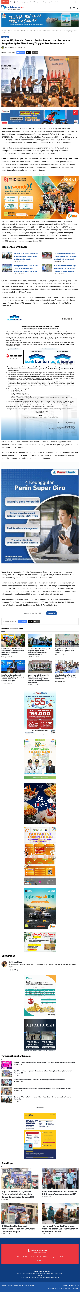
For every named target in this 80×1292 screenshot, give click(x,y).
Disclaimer (51, 1288)
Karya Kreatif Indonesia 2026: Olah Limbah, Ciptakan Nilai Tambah (65, 650)
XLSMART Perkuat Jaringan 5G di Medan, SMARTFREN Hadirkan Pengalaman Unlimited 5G (44, 1062)
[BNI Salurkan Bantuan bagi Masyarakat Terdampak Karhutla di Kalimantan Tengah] (6, 1091)
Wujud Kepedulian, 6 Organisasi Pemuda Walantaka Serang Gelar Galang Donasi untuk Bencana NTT (17, 1194)
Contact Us (74, 1288)
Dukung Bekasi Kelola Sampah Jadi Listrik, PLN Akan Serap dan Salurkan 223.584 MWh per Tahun (26, 268)
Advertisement (65, 1288)
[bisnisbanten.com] (13, 7)
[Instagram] (17, 970)
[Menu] (78, 8)
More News (40, 1107)
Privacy (57, 1288)
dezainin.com (75, 1285)
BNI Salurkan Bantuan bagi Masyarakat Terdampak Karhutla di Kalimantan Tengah (42, 1088)
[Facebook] (10, 970)
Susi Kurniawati (9, 47)
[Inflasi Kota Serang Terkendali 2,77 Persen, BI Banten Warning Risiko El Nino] (67, 666)
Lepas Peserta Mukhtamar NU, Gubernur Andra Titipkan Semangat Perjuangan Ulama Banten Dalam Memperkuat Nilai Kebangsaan (39, 678)
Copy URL (51, 613)
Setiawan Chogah (16, 962)
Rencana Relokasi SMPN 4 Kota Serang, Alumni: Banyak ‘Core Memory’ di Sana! (34, 2)
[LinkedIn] (13, 970)
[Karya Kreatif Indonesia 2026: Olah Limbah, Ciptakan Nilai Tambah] (67, 640)
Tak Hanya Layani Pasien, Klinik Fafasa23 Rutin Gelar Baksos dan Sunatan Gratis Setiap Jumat (65, 256)
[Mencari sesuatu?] (74, 8)
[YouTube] (15, 970)
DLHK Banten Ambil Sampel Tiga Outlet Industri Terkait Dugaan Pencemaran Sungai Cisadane (65, 268)
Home (5, 31)
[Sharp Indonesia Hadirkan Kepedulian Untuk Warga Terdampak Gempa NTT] (6, 1082)
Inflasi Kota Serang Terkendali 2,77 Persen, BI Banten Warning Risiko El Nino (65, 677)
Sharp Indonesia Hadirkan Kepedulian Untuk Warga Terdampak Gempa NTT (39, 1079)
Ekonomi (10, 31)
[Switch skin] (71, 8)
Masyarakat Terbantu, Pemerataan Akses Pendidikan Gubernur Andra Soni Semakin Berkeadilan (26, 256)
